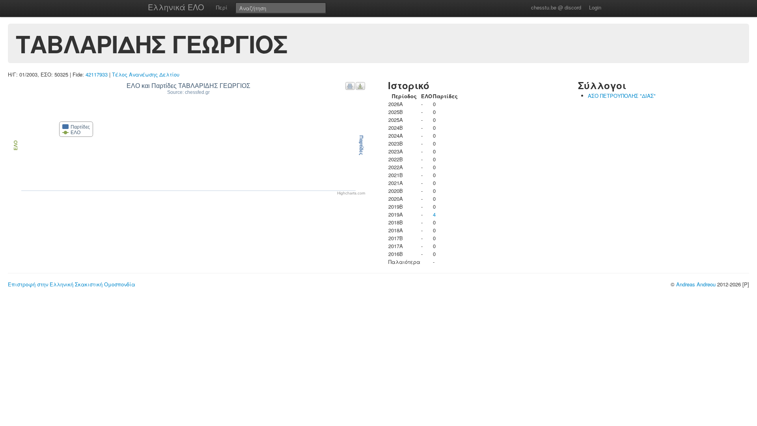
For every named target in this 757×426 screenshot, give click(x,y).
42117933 (97, 74)
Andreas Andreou (696, 284)
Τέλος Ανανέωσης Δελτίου (145, 74)
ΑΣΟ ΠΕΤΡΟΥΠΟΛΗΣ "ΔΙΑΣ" (622, 95)
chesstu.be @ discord (556, 7)
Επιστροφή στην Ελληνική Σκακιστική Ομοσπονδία (71, 284)
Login (595, 7)
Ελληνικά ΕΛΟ (176, 7)
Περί (221, 7)
